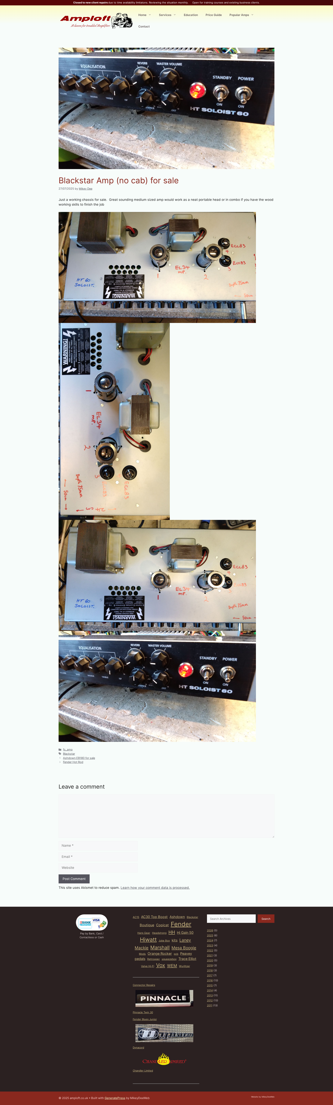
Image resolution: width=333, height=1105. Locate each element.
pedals (140, 959)
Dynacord (138, 1047)
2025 (210, 935)
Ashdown (177, 917)
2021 (210, 955)
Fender (181, 924)
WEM (172, 965)
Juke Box (164, 940)
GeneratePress (115, 1098)
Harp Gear (143, 932)
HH (171, 932)
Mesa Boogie (184, 947)
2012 (210, 1000)
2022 (210, 950)
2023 (210, 945)
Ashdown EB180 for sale (79, 758)
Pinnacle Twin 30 (143, 1012)
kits (174, 940)
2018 (210, 970)
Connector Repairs (144, 985)
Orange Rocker (160, 954)
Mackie (141, 947)
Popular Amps (239, 15)
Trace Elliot (187, 959)
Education (191, 15)
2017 (210, 975)
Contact (144, 26)
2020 (210, 960)
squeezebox (169, 959)
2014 (210, 990)
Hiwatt (148, 939)
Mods (142, 953)
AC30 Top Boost (154, 917)
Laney (185, 940)
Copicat (162, 925)
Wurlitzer (184, 966)
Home (142, 15)
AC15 (136, 917)
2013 (210, 995)
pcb (176, 953)
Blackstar (69, 753)
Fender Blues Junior (145, 1019)
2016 (210, 980)
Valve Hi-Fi (147, 966)
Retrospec (153, 959)
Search (266, 918)
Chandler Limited (143, 1070)
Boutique (147, 925)
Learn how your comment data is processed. (155, 888)
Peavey (186, 954)
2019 (210, 965)
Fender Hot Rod (73, 762)
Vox (160, 965)
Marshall (160, 947)
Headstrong (159, 932)
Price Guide (214, 15)
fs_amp (68, 749)
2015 (210, 985)
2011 (209, 1005)
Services (165, 15)
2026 (210, 930)
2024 (210, 940)
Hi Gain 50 (185, 933)
